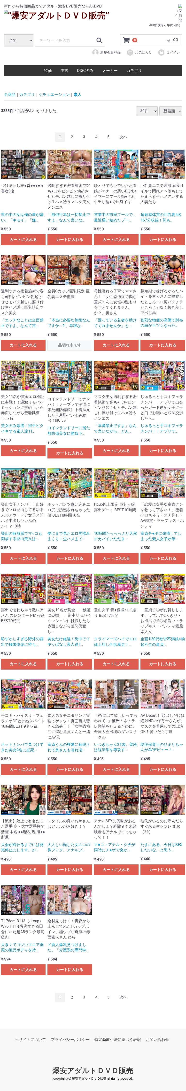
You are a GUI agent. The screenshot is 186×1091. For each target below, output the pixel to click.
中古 (64, 70)
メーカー (110, 70)
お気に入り (143, 52)
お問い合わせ (157, 1040)
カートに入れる (23, 239)
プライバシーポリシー (70, 1040)
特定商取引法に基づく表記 (117, 1040)
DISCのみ (85, 70)
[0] (126, 40)
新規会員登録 (110, 52)
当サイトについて (30, 1040)
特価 (48, 70)
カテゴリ (134, 70)
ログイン (173, 52)
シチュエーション (54, 94)
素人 (77, 94)
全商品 (10, 94)
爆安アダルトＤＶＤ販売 (93, 1071)
